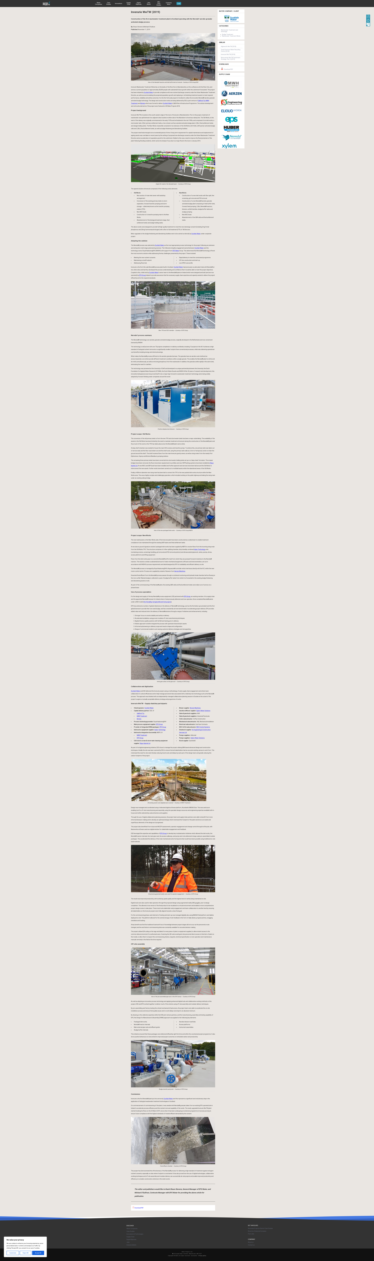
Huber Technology (199, 549)
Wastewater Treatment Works (231, 36)
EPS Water (176, 250)
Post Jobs (251, 1234)
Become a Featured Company (257, 1231)
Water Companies (98, 3)
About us (251, 1242)
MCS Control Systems (203, 727)
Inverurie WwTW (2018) (228, 54)
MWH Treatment (142, 716)
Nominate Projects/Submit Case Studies (260, 1228)
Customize (12, 1253)
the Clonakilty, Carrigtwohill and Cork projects (157, 602)
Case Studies (108, 3)
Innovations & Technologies (135, 1234)
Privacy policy (202, 1255)
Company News (169, 3)
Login (178, 3)
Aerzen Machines (179, 571)
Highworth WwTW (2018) (228, 46)
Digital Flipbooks (139, 3)
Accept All (38, 1253)
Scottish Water (148, 92)
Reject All (25, 1253)
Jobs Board (149, 3)
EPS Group (142, 275)
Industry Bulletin (131, 1245)
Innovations (118, 3)
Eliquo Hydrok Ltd (145, 743)
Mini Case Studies (158, 3)
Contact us (251, 1245)
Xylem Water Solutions (203, 710)
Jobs (128, 1242)
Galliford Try (201, 100)
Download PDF (138, 1208)
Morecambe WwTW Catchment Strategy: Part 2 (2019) (230, 58)
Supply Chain (129, 3)
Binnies (143, 103)
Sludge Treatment (227, 34)
